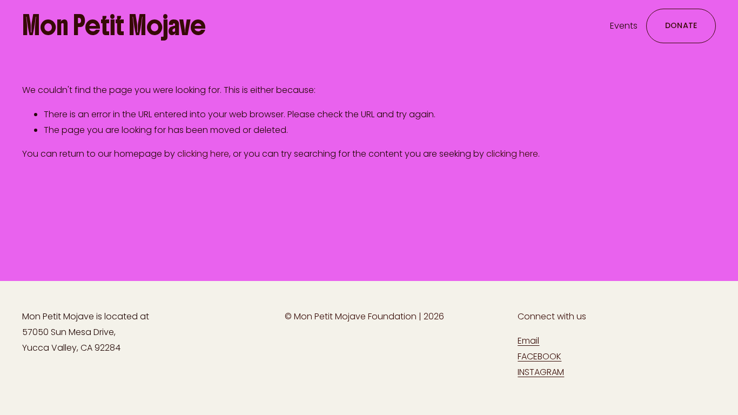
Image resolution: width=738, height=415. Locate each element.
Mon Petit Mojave (114, 25)
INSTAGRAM (541, 372)
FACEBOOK (539, 356)
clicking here (203, 154)
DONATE (681, 25)
